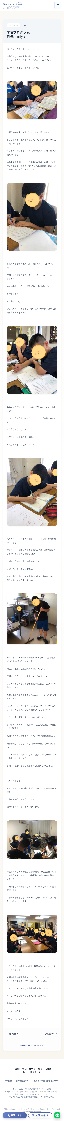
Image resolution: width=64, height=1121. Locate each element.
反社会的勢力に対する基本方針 (46, 1081)
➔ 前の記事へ (13, 1033)
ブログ (25, 25)
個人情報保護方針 (23, 1081)
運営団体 (8, 1081)
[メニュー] (57, 5)
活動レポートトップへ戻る (32, 1045)
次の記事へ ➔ (51, 1033)
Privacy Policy (51, 1109)
